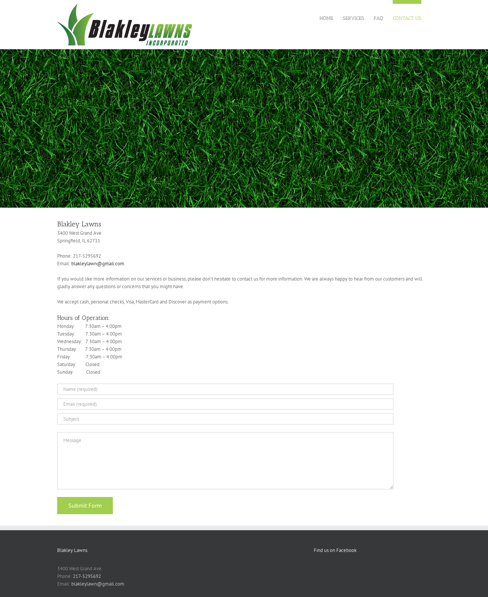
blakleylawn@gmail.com (97, 263)
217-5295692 (87, 576)
